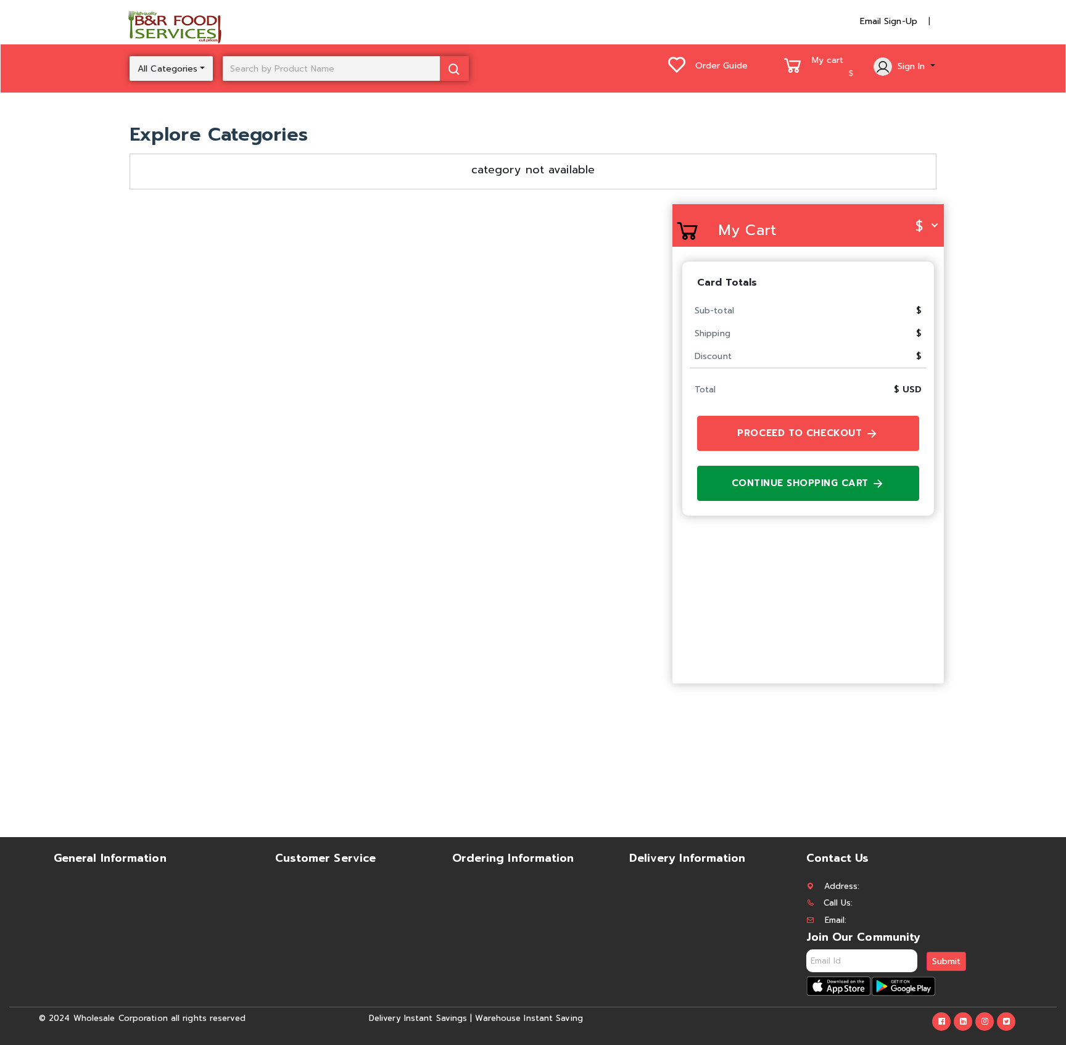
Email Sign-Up (888, 21)
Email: (836, 920)
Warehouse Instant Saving (528, 1018)
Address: (842, 886)
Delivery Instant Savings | (421, 1018)
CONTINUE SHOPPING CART (802, 483)
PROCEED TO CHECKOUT (801, 433)
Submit (946, 961)
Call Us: (838, 903)
